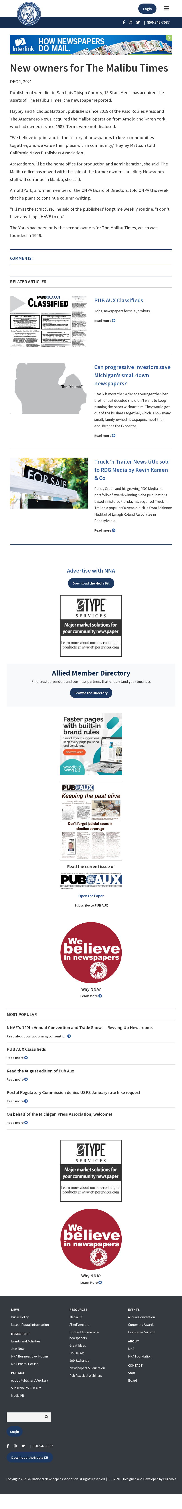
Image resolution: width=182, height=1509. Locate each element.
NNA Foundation (140, 1356)
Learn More (89, 996)
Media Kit (17, 1395)
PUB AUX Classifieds (118, 300)
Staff (131, 1373)
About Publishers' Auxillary (29, 1380)
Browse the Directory (91, 693)
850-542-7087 (43, 1446)
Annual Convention (141, 1317)
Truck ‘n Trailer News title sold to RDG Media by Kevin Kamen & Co (132, 470)
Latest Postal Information (30, 1325)
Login (147, 8)
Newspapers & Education (87, 1368)
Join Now (17, 1349)
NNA (131, 1349)
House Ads (77, 1353)
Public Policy (20, 1317)
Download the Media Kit (91, 583)
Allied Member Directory (91, 673)
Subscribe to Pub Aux (26, 1388)
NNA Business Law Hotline (30, 1356)
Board (132, 1380)
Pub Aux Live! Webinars (85, 1375)
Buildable (169, 1479)
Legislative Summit (142, 1332)
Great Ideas (77, 1345)
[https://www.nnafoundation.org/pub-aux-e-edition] (91, 820)
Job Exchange (79, 1360)
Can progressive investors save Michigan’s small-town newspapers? (132, 375)
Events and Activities (25, 1341)
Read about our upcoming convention (37, 1036)
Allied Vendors (79, 1325)
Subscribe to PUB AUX (91, 905)
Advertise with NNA (91, 570)
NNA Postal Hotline (24, 1364)
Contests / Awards (141, 1325)
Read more (103, 320)
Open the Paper (91, 895)
